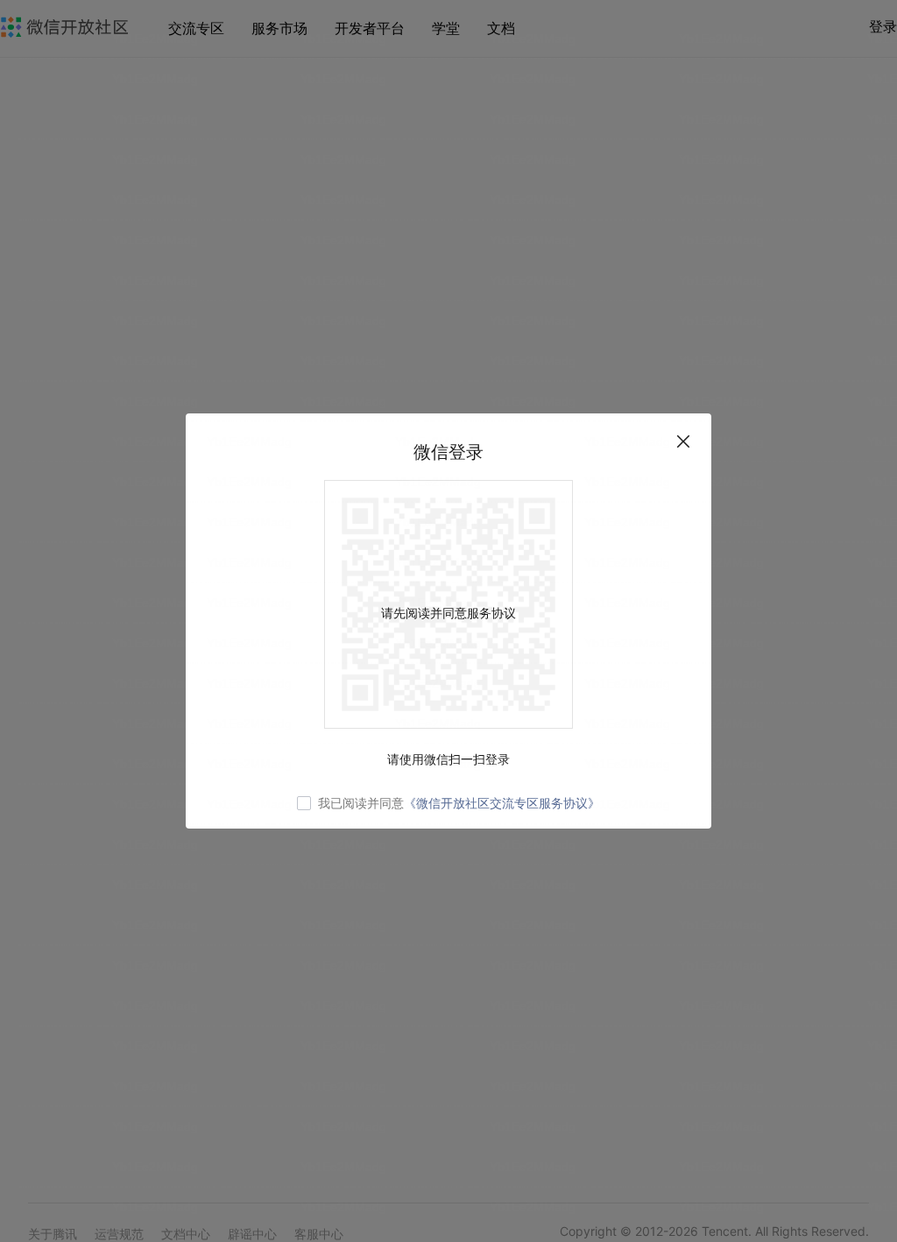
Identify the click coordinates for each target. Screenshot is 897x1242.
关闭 (683, 441)
